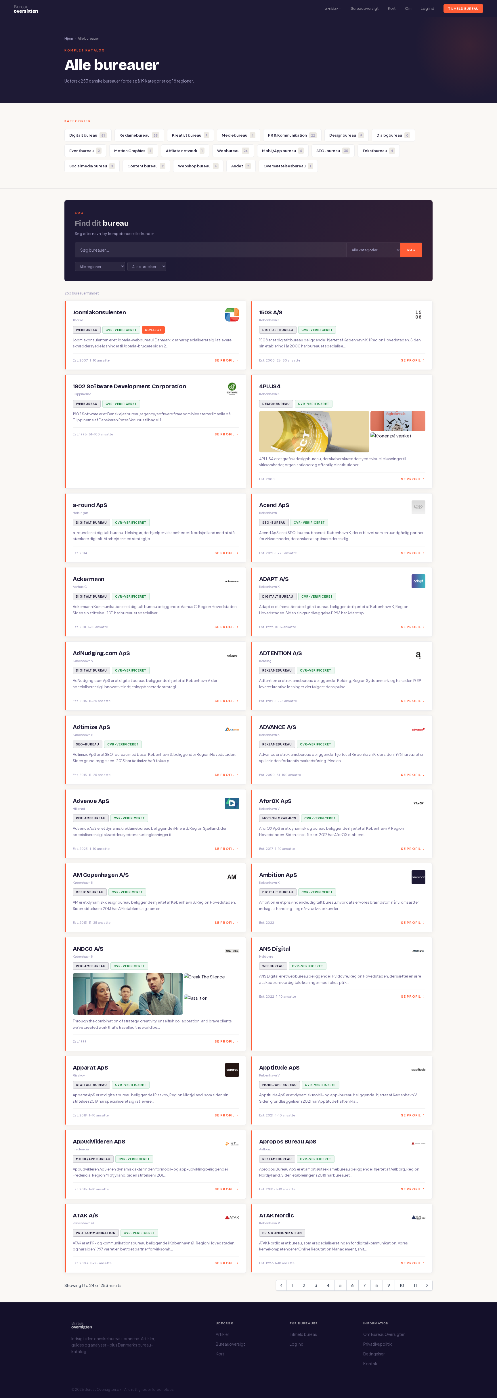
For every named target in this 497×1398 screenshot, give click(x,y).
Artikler (331, 9)
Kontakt (371, 1363)
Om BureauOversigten (384, 1334)
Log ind (427, 8)
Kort (392, 8)
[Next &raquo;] (427, 1285)
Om (408, 8)
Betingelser (374, 1353)
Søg (411, 250)
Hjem (68, 38)
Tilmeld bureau (463, 8)
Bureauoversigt (365, 8)
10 (401, 1285)
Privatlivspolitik (377, 1344)
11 (415, 1285)
